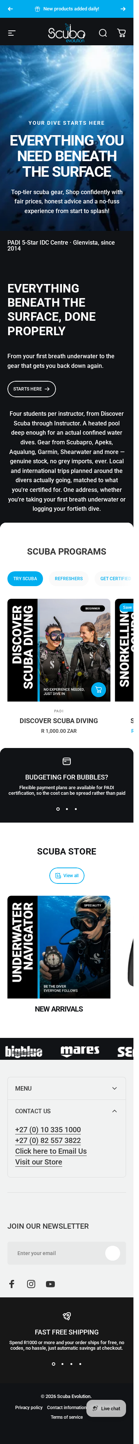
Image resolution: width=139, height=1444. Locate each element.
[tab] (25, 578)
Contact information (67, 1407)
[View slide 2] (66, 809)
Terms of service (67, 1417)
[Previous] (10, 9)
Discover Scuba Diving (59, 721)
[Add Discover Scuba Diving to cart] (98, 689)
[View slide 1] (57, 809)
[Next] (123, 9)
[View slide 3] (75, 809)
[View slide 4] (80, 1364)
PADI (59, 711)
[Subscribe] (112, 1253)
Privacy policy (29, 1407)
